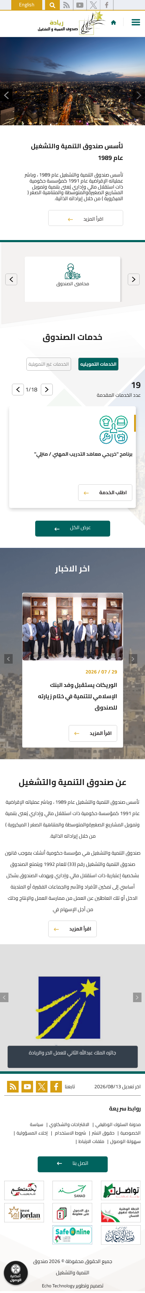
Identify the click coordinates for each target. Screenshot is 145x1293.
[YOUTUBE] (26, 1088)
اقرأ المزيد (93, 218)
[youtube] (80, 5)
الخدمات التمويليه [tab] (98, 364)
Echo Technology (58, 1285)
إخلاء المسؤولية (32, 1133)
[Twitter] (40, 1088)
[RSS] (66, 5)
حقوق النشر (103, 1133)
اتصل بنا (80, 1163)
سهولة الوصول (125, 1141)
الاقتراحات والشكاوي (69, 1124)
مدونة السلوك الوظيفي (118, 1124)
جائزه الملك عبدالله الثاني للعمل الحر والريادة (72, 1052)
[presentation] (134, 279)
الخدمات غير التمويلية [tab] (49, 364)
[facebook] (106, 5)
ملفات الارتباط (91, 1141)
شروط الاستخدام (70, 1133)
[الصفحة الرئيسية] (113, 22)
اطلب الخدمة (113, 492)
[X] (93, 5)
